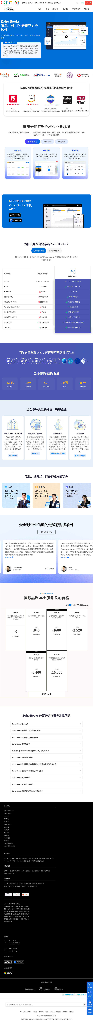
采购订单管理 (7, 824)
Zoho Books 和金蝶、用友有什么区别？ (46, 731)
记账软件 (6, 871)
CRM (36, 3)
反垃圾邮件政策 (57, 1011)
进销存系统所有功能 (9, 846)
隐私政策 (71, 1011)
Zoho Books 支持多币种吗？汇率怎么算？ (46, 771)
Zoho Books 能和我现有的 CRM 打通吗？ (46, 791)
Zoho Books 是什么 (9, 858)
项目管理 (6, 819)
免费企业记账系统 (9, 873)
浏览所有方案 (46, 694)
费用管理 (6, 832)
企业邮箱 (41, 3)
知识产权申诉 (48, 1011)
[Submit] (85, 1005)
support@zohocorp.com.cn (14, 951)
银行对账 (6, 830)
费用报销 (30, 3)
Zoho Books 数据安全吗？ (46, 778)
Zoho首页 (22, 1011)
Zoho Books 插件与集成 (23, 861)
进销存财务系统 (8, 906)
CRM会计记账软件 (20, 886)
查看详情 (32, 557)
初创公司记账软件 (15, 871)
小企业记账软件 (26, 871)
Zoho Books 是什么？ (46, 724)
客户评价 (65, 9)
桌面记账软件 (36, 871)
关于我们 (29, 1011)
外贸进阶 (61, 142)
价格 (47, 9)
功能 (39, 9)
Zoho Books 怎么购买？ (46, 744)
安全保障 (41, 1011)
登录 (82, 3)
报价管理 (6, 816)
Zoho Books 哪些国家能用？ (46, 757)
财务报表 (6, 835)
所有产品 (56, 3)
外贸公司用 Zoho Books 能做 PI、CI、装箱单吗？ (46, 751)
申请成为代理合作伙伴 (37, 861)
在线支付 (6, 827)
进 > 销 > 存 (32, 142)
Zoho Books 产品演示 (21, 858)
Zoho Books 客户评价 (9, 861)
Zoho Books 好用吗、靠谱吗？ (46, 784)
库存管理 (24, 3)
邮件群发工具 (49, 3)
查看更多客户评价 (46, 532)
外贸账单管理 (7, 813)
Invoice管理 (7, 838)
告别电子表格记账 (32, 886)
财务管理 (47, 142)
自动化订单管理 (8, 843)
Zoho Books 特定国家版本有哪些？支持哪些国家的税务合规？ (46, 764)
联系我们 (35, 1011)
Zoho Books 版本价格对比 (46, 858)
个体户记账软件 (45, 871)
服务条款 (65, 1011)
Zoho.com (10, 3)
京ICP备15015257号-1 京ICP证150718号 (62, 1019)
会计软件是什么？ (9, 886)
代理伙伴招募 (76, 9)
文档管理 (6, 840)
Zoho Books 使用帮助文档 (11, 883)
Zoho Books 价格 (33, 858)
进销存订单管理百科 (38, 883)
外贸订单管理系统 (9, 810)
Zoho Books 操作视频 (25, 883)
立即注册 (88, 3)
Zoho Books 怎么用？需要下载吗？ (46, 737)
